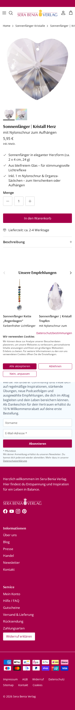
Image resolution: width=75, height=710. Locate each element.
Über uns (10, 535)
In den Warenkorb (37, 218)
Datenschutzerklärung (15, 460)
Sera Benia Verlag (24, 696)
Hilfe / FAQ (11, 600)
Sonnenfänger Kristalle (30, 26)
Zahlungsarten (14, 628)
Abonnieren (37, 443)
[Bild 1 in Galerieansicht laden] (37, 69)
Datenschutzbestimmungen (54, 333)
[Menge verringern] (7, 201)
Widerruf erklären (19, 636)
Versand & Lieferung (18, 614)
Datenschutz (56, 679)
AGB (25, 679)
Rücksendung (13, 621)
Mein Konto (11, 594)
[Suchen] (12, 13)
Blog (6, 542)
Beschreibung (14, 242)
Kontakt (9, 569)
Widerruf (38, 679)
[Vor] (71, 273)
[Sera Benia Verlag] (37, 13)
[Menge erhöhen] (30, 201)
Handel (8, 555)
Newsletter (11, 562)
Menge (8, 192)
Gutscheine (11, 607)
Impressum (10, 679)
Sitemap (8, 685)
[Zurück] (4, 273)
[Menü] (4, 13)
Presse (8, 549)
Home (6, 26)
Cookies (37, 685)
